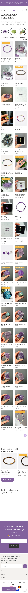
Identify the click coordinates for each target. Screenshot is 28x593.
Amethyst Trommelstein (5, 84)
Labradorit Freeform (6, 304)
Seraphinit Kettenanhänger (19, 240)
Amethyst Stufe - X (20, 346)
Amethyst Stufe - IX (6, 366)
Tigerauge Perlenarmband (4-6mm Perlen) (8, 473)
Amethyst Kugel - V (6, 428)
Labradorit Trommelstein (5, 151)
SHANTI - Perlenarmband (19, 218)
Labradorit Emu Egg (6, 129)
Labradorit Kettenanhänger (19, 151)
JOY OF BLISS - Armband (19, 129)
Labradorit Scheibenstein (18, 174)
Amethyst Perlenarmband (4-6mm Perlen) (7, 60)
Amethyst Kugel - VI (20, 408)
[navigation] (1, 3)
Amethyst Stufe (5, 105)
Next (25, 436)
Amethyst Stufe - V (20, 387)
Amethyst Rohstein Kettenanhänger (20, 196)
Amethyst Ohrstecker (7, 263)
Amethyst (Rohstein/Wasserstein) (20, 61)
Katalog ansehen (2, 11)
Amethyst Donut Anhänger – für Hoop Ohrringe (20, 107)
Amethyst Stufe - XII (20, 325)
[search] (5, 11)
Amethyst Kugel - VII (7, 284)
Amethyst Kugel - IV (20, 284)
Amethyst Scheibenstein (5, 196)
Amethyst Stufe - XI (6, 346)
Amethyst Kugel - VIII (7, 408)
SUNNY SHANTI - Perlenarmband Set (21, 429)
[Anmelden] (23, 12)
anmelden (14, 547)
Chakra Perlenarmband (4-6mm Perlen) (7, 174)
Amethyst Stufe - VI (6, 387)
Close (14, 572)
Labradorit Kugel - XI (20, 304)
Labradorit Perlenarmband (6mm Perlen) (21, 84)
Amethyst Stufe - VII (20, 366)
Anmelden (25, 567)
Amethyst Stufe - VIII (20, 263)
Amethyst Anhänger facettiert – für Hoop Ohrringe (6, 241)
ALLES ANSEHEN (7, 481)
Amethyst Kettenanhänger (5, 218)
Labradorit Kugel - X (6, 325)
